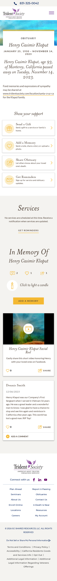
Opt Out (38, 555)
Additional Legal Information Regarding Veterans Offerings (29, 563)
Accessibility (13, 551)
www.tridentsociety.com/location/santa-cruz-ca (28, 93)
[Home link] (14, 13)
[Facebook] (33, 479)
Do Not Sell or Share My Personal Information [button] (27, 540)
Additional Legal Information (22, 559)
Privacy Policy (40, 547)
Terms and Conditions (19, 547)
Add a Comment (19, 436)
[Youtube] (45, 479)
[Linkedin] (39, 479)
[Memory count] (12, 273)
